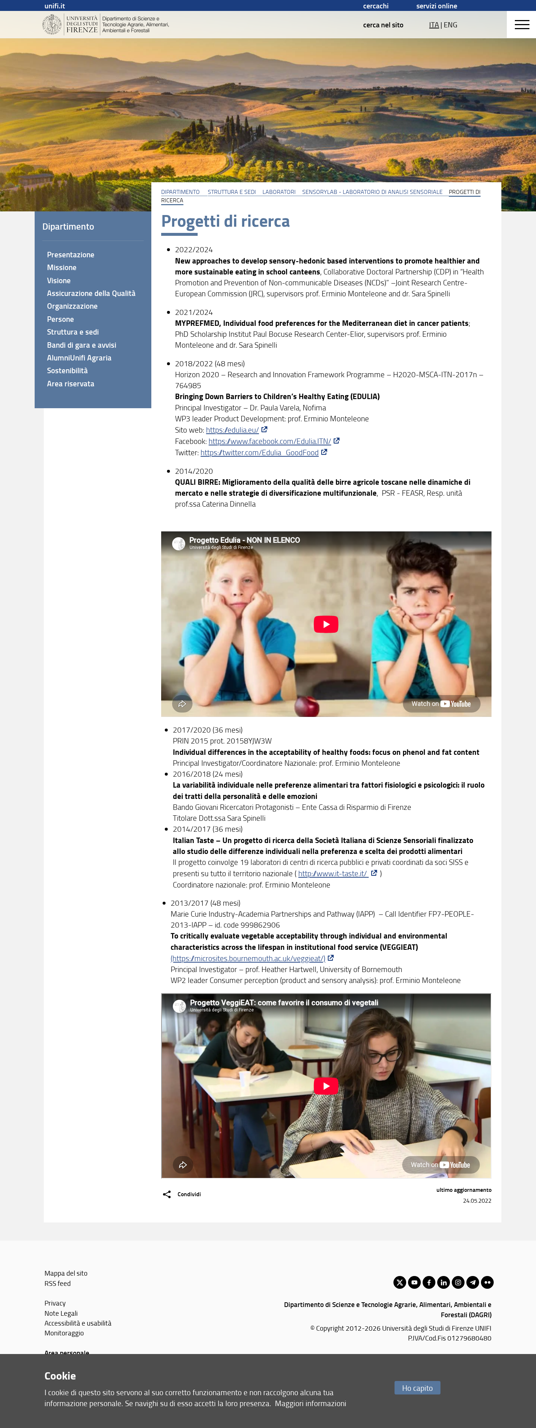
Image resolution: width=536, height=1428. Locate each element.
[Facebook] (429, 1282)
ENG (450, 24)
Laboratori (279, 192)
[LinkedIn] (443, 1282)
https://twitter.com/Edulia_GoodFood (260, 452)
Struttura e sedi (232, 192)
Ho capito (417, 1387)
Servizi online (436, 5)
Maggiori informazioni (310, 1403)
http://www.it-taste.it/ (333, 873)
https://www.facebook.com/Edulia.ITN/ (270, 441)
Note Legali (61, 1313)
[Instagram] (458, 1282)
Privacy (55, 1303)
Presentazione (70, 254)
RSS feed (57, 1283)
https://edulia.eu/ (232, 429)
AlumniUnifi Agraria (79, 357)
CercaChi (376, 5)
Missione (62, 267)
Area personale (66, 1353)
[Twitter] (399, 1282)
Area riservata (70, 383)
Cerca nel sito (383, 24)
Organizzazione (72, 305)
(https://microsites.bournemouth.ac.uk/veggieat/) (248, 958)
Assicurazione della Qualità (91, 293)
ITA (434, 24)
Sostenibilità (67, 370)
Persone (60, 318)
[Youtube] (414, 1282)
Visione (59, 280)
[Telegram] (472, 1282)
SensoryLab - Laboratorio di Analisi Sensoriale (372, 192)
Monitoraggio (64, 1333)
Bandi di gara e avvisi (81, 344)
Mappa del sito (66, 1273)
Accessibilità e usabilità (78, 1323)
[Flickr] (487, 1282)
